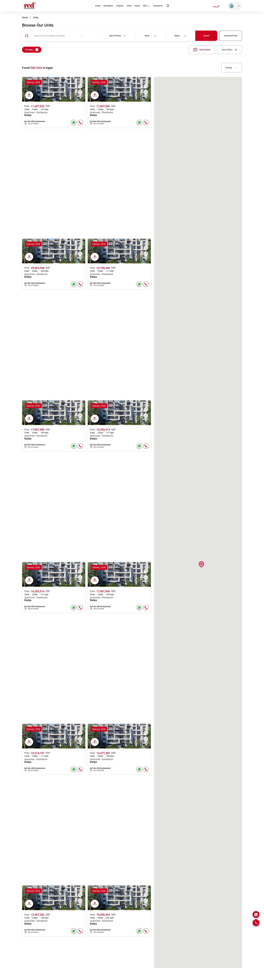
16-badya (29, 50)
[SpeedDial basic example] (256, 914)
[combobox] (66, 36)
